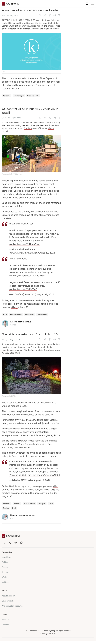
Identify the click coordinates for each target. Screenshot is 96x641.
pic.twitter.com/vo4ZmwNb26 (44, 475)
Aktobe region (19, 96)
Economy (5, 567)
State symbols (8, 601)
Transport (42, 504)
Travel (51, 504)
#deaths (13, 475)
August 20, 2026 (46, 252)
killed (55, 486)
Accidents (6, 96)
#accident (54, 471)
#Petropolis (42, 471)
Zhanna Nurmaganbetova (22, 515)
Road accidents (33, 96)
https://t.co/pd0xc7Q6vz (22, 471)
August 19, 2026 (45, 294)
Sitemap (5, 619)
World (4, 577)
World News (29, 314)
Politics (5, 562)
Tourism (6, 508)
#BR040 (23, 475)
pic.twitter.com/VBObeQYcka (24, 244)
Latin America (42, 314)
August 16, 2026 (42, 480)
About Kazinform (9, 596)
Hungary (34, 493)
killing (14, 307)
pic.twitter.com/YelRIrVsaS (23, 289)
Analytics (5, 572)
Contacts (5, 625)
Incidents (17, 504)
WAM (17, 353)
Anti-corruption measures (12, 606)
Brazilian (28, 128)
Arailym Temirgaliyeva (20, 322)
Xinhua (51, 128)
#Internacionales (18, 258)
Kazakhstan (7, 557)
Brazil (5, 314)
